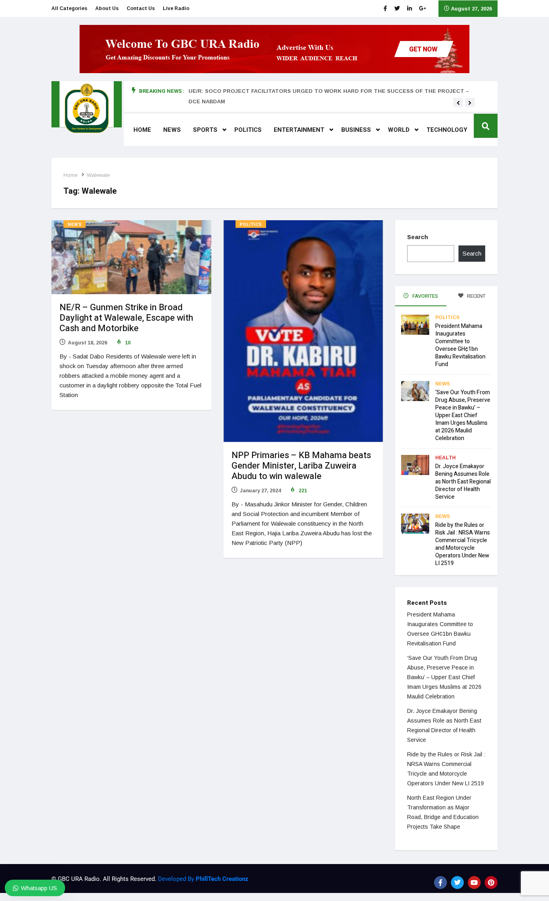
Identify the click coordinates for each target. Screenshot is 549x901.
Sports (205, 129)
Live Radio (176, 8)
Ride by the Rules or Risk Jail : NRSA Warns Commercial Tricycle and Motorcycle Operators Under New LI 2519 (462, 544)
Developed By (202, 879)
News (172, 129)
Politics (248, 129)
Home (142, 129)
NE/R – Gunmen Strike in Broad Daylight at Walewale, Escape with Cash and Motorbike (126, 318)
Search (417, 236)
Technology (446, 129)
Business (356, 129)
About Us (107, 8)
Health (445, 458)
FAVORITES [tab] (424, 296)
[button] (458, 103)
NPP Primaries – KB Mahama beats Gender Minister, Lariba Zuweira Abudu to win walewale (301, 466)
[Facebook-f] (440, 882)
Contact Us (141, 8)
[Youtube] (474, 882)
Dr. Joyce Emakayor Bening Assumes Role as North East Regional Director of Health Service (463, 481)
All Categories (69, 8)
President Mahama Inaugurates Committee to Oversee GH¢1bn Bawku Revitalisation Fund (460, 345)
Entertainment (299, 129)
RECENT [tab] (475, 296)
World (399, 129)
